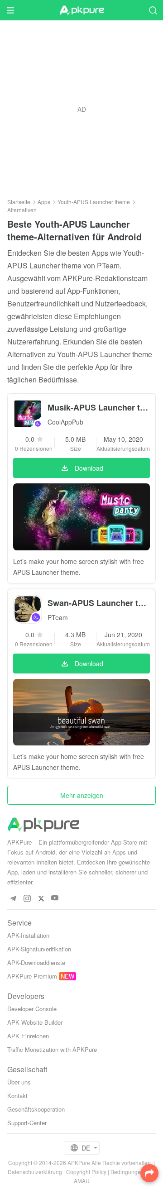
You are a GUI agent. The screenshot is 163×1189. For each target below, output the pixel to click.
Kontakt (17, 1095)
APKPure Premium (32, 976)
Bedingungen (127, 1171)
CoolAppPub (65, 421)
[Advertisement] (81, 109)
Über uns (19, 1082)
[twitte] (41, 898)
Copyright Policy (86, 1171)
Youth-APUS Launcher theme (94, 201)
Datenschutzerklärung (35, 1171)
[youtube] (55, 898)
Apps (44, 201)
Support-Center (27, 1122)
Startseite (18, 201)
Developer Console (32, 1008)
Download (89, 468)
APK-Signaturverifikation (39, 949)
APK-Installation (28, 935)
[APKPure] (81, 10)
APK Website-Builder (34, 1022)
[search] (153, 10)
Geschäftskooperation (36, 1109)
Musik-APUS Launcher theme (99, 407)
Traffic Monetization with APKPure (52, 1049)
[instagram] (27, 898)
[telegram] (13, 898)
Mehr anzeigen (81, 795)
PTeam (58, 617)
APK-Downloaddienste (36, 962)
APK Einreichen (28, 1035)
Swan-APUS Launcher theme (99, 603)
